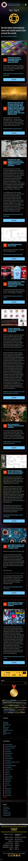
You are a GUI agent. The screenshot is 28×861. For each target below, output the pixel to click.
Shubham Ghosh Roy (10, 442)
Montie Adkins (8, 792)
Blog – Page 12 (14, 10)
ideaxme (23, 705)
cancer (6, 703)
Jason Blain (7, 790)
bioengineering (15, 392)
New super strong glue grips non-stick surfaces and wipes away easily (15, 472)
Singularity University (8, 730)
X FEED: (6, 839)
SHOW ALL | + (5, 797)
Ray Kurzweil (6, 727)
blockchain (24, 702)
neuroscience (5, 443)
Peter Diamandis (7, 725)
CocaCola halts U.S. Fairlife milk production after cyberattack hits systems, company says (16, 284)
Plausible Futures (7, 813)
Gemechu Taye (8, 756)
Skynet (4, 731)
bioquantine (24, 700)
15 (9, 675)
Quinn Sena (7, 749)
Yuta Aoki (7, 770)
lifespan (6, 709)
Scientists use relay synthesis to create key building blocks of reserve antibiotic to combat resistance (16, 162)
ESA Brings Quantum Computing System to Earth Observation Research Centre (14, 60)
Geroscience (6, 807)
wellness (22, 713)
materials (21, 515)
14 (6, 675)
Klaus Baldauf (8, 767)
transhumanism (17, 712)
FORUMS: (10, 849)
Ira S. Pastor (8, 793)
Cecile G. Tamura (9, 392)
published (10, 209)
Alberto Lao (7, 774)
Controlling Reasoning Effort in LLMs (15, 245)
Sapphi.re (23, 853)
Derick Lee (7, 772)
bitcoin (20, 702)
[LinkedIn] (14, 855)
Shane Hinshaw (8, 776)
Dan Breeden (9, 254)
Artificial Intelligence (19, 700)
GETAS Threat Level (14, 829)
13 (4, 675)
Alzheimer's (8, 700)
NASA (14, 709)
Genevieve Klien (9, 74)
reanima (22, 709)
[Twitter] (12, 855)
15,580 (14, 675)
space (14, 129)
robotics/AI (14, 254)
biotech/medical (16, 214)
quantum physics (20, 74)
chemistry (21, 214)
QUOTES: (16, 849)
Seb (6, 786)
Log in (4, 36)
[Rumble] (19, 855)
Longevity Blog (6, 808)
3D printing (5, 722)
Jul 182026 (5, 60)
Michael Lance (8, 788)
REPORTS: (16, 843)
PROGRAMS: (17, 845)
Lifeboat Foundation (11, 853)
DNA (4, 726)
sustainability (6, 712)
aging (3, 700)
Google (8, 705)
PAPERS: (16, 847)
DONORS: (9, 841)
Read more (14, 80)
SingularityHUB (6, 815)
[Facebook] (9, 855)
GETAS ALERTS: (17, 837)
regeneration (12, 711)
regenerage (6, 711)
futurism (5, 705)
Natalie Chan (8, 779)
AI (5, 700)
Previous (8, 673)
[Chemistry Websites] (14, 691)
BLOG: (16, 839)
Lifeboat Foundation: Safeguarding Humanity (10, 4)
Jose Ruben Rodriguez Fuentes (12, 762)
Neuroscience (17, 709)
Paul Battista (9, 657)
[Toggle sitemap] (23, 4)
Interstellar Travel (11, 707)
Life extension (22, 707)
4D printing (5, 723)
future (25, 703)
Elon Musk (5, 729)
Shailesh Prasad (9, 753)
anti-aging (13, 700)
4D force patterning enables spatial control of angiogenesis (16, 330)
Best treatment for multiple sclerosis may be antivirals (16, 426)
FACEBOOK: (5, 834)
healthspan (16, 705)
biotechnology (16, 702)
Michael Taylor (9, 296)
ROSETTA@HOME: (6, 847)
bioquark (5, 702)
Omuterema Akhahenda (10, 765)
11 (21, 673)
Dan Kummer (8, 763)
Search (25, 683)
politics (20, 709)
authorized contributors (12, 36)
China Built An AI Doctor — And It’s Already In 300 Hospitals (16, 604)
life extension (9, 393)
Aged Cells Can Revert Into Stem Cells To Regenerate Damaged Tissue (16, 546)
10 (19, 673)
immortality (5, 707)
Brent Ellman (8, 785)
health (11, 706)
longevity (10, 709)
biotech (10, 702)
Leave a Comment (6, 75)
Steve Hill (7, 783)
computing (15, 74)
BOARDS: (16, 841)
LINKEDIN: (6, 837)
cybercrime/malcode (16, 296)
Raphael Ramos (8, 778)
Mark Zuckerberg (7, 733)
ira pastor (16, 707)
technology (10, 713)
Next (20, 675)
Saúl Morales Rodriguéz (10, 746)
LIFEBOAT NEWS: (17, 834)
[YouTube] (17, 855)
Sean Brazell (9, 587)
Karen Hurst (7, 760)
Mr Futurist (5, 810)
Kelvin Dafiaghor (9, 758)
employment (17, 515)
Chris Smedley (8, 795)
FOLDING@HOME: (6, 845)
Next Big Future (6, 812)
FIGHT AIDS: (7, 843)
